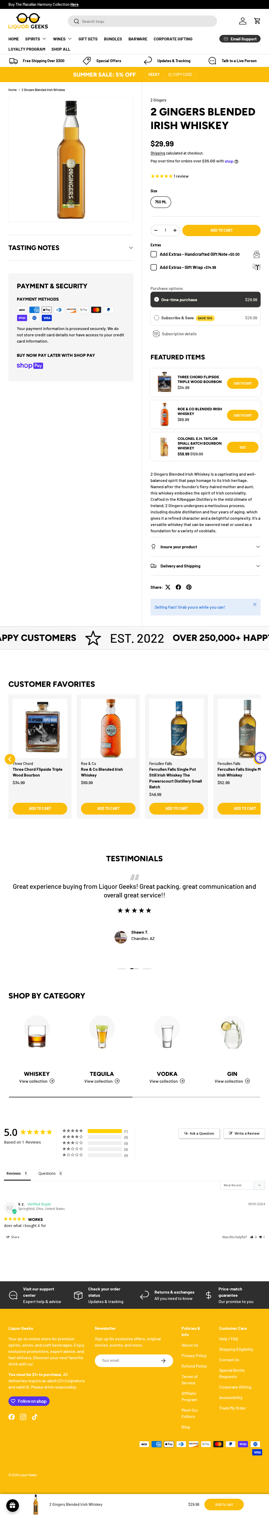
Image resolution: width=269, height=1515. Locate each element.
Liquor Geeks (28, 1475)
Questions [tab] (47, 1173)
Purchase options (167, 288)
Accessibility (231, 1397)
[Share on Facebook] (178, 587)
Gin (232, 1074)
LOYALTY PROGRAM (26, 48)
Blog (186, 1426)
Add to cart (221, 230)
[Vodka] (167, 1037)
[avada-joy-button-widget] (12, 1505)
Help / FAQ (228, 1338)
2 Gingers (158, 100)
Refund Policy (194, 1365)
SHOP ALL (60, 48)
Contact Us (229, 1359)
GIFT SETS (88, 38)
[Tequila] (102, 1037)
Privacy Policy (194, 1355)
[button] (257, 21)
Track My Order (232, 1407)
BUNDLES (113, 38)
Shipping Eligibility (236, 1349)
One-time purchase (179, 299)
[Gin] (232, 1037)
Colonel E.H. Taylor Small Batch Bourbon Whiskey (200, 443)
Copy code (182, 74)
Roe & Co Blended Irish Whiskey (200, 411)
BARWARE (137, 38)
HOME (13, 38)
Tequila (102, 1074)
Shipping (158, 153)
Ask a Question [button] (202, 1133)
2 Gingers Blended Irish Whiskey (43, 89)
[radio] (156, 299)
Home (12, 89)
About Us (190, 1344)
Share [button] (14, 1237)
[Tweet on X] (168, 587)
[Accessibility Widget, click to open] (260, 757)
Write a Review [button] (247, 1133)
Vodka (167, 1074)
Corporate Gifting (235, 1386)
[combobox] (142, 21)
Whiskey (37, 1074)
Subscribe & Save (187, 317)
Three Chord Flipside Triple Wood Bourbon (200, 379)
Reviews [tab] (14, 1173)
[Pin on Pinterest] (189, 587)
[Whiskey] (37, 1037)
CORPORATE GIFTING (173, 38)
